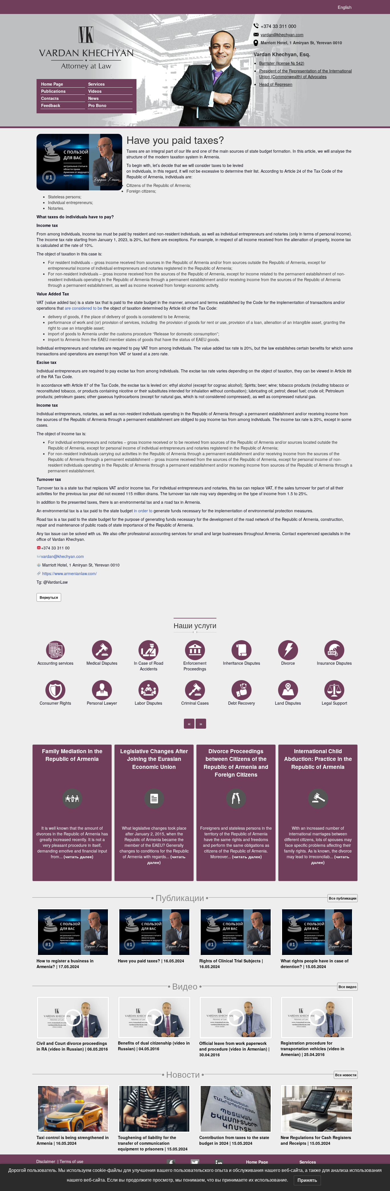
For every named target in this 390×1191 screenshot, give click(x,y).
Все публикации (342, 898)
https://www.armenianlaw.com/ (69, 573)
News (93, 98)
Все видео (347, 986)
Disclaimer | (47, 1161)
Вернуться (49, 597)
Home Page (52, 84)
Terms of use (71, 1161)
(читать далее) (78, 856)
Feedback (50, 105)
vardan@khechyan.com (282, 34)
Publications (53, 91)
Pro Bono (97, 105)
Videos (95, 91)
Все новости (345, 1074)
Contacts (50, 98)
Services (96, 84)
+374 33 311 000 (278, 25)
